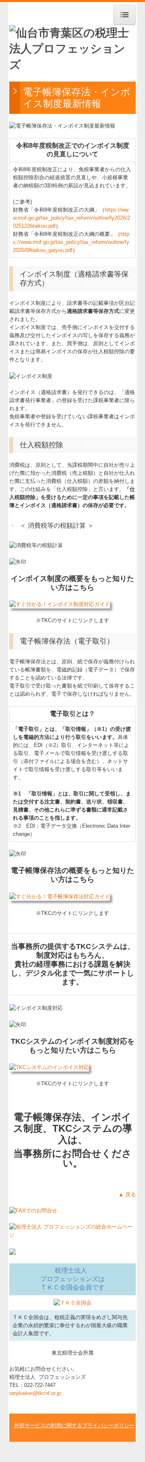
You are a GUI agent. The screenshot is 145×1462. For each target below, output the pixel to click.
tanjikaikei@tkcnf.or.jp (35, 1393)
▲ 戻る (127, 1194)
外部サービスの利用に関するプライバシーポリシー (74, 1425)
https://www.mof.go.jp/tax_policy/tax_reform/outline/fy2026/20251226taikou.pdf (71, 218)
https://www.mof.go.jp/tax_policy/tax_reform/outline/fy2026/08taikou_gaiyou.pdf (71, 242)
